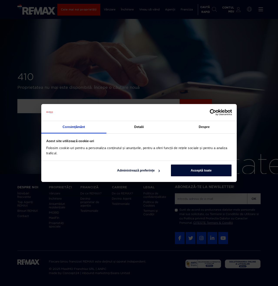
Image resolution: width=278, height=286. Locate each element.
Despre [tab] (204, 127)
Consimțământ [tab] (74, 127)
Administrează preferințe (136, 170)
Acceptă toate (201, 170)
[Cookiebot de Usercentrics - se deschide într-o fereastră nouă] (213, 112)
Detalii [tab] (139, 127)
